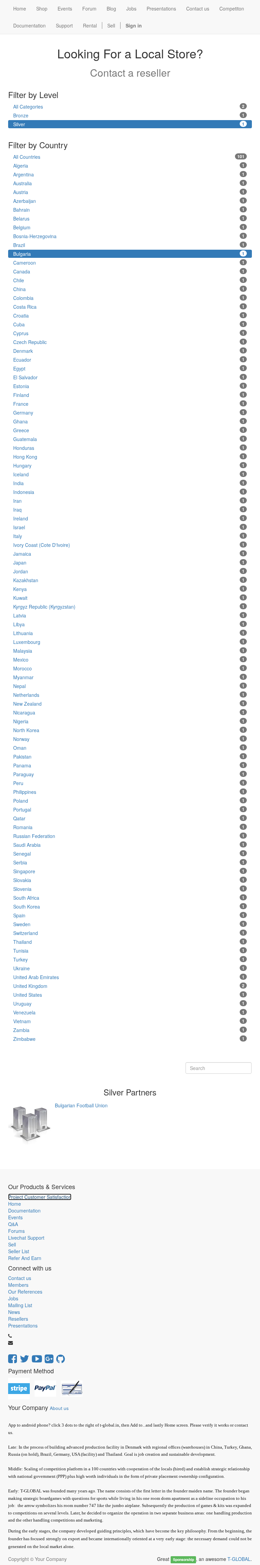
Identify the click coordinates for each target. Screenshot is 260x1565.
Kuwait (128, 597)
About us (59, 1408)
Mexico (128, 659)
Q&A (13, 1224)
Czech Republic (128, 342)
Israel (128, 527)
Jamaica (128, 553)
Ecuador (128, 359)
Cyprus (128, 333)
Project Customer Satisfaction (39, 1197)
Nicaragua (128, 712)
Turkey (128, 959)
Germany (128, 412)
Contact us (19, 1278)
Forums (16, 1230)
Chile (128, 280)
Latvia (128, 615)
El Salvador (128, 377)
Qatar (128, 818)
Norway (128, 739)
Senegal (128, 853)
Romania (128, 827)
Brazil (128, 245)
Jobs (13, 1298)
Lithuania (128, 633)
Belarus (128, 218)
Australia (128, 183)
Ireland (128, 518)
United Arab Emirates (128, 977)
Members (18, 1284)
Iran (128, 500)
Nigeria (128, 721)
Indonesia (128, 492)
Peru (128, 783)
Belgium (128, 227)
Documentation (24, 1210)
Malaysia (128, 650)
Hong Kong (128, 456)
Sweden (128, 924)
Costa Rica (128, 306)
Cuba (128, 324)
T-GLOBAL (239, 1559)
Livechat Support (26, 1237)
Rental (90, 25)
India (128, 483)
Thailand (128, 941)
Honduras (128, 447)
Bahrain (128, 209)
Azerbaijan (128, 200)
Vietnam (128, 1021)
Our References (25, 1291)
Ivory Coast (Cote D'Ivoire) (128, 544)
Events (15, 1217)
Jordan (128, 571)
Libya (128, 624)
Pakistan (128, 756)
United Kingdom (128, 985)
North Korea (128, 730)
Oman (128, 747)
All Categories (128, 106)
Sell (111, 25)
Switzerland (128, 933)
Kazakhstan (128, 580)
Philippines (128, 791)
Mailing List (20, 1305)
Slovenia (128, 888)
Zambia (128, 1030)
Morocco (128, 668)
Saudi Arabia (128, 844)
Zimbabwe (128, 1038)
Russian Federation (128, 836)
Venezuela (128, 1012)
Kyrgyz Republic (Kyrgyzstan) (128, 606)
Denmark (128, 350)
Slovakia (128, 880)
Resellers (18, 1318)
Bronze (128, 115)
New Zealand (128, 703)
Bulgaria (128, 253)
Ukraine (128, 968)
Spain (128, 915)
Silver (128, 124)
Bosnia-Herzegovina (128, 236)
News (14, 1312)
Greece (128, 430)
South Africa (128, 897)
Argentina (128, 174)
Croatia (128, 315)
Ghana (128, 421)
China (128, 289)
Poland (128, 800)
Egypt (128, 368)
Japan (128, 562)
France (128, 403)
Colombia (128, 297)
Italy (128, 536)
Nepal (128, 686)
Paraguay (128, 774)
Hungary (128, 465)
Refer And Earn (24, 1258)
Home (14, 1203)
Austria (128, 192)
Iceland (128, 474)
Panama (128, 765)
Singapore (128, 871)
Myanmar (128, 677)
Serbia (128, 862)
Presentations (23, 1325)
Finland (128, 395)
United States (128, 994)
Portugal (128, 809)
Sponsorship (183, 1559)
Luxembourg (128, 641)
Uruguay (128, 1003)
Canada (128, 271)
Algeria (128, 165)
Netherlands (128, 694)
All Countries (128, 156)
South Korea (128, 906)
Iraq (128, 509)
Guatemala (128, 439)
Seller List (18, 1251)
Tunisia (128, 950)
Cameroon (128, 262)
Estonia (128, 386)
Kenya (128, 589)
